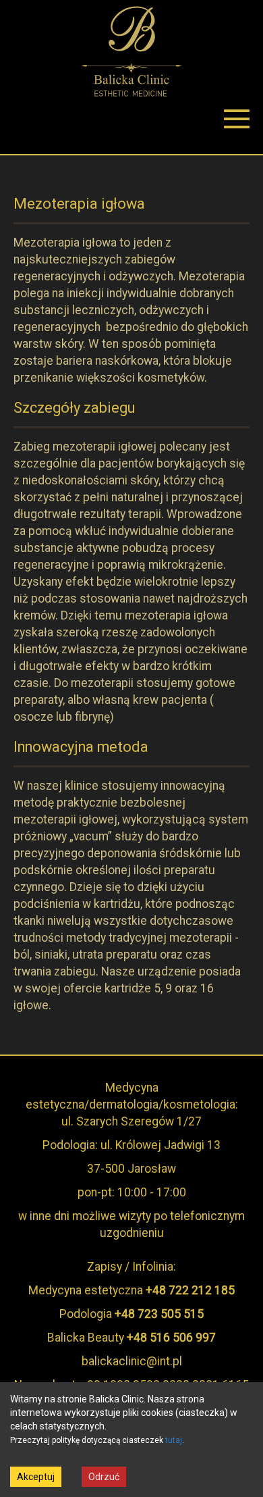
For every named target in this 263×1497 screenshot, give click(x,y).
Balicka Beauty (131, 1337)
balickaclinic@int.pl (132, 1361)
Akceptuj (36, 1476)
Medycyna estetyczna (131, 1290)
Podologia (131, 1314)
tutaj (173, 1440)
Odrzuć (103, 1476)
